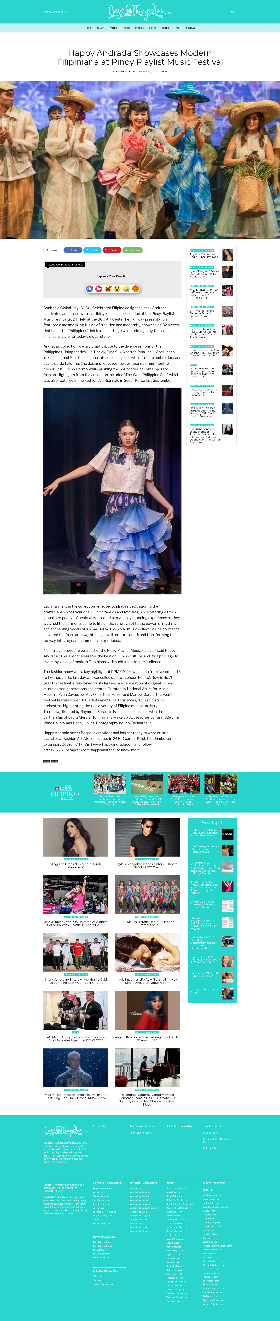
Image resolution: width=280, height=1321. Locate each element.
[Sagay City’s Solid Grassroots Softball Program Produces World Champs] (110, 784)
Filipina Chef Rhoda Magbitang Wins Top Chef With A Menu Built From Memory (221, 800)
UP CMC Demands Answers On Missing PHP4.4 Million (203, 904)
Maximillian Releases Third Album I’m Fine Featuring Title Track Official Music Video (202, 412)
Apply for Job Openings (142, 1126)
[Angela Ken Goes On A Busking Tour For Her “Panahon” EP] (227, 390)
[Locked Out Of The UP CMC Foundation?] (227, 977)
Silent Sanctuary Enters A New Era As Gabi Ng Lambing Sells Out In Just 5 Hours (204, 333)
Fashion (54, 761)
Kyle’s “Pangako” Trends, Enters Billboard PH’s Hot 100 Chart (205, 274)
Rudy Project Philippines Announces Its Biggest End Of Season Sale (206, 833)
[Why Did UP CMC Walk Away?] (227, 993)
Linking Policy (210, 1148)
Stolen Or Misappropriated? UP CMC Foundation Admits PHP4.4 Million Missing (204, 923)
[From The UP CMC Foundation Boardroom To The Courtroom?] (227, 961)
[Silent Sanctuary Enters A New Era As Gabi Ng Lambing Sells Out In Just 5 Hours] (227, 329)
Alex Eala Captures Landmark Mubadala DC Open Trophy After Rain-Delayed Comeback (147, 800)
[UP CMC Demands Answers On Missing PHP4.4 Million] (227, 906)
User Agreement (212, 1126)
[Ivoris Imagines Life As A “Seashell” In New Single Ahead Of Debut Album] (227, 350)
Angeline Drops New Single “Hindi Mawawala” (205, 256)
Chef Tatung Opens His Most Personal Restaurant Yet (205, 849)
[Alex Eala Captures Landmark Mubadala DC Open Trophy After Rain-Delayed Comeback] (147, 784)
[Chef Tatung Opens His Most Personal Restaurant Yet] (227, 850)
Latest (46, 761)
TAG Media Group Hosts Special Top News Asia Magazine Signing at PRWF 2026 (204, 372)
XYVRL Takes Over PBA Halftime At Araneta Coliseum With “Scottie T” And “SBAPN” (204, 293)
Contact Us (99, 1126)
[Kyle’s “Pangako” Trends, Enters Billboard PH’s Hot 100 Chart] (227, 272)
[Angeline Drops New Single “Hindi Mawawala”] (227, 255)
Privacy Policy (210, 1132)
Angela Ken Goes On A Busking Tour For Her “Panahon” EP (204, 392)
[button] (233, 12)
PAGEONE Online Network (201, 250)
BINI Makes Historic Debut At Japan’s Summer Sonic (202, 313)
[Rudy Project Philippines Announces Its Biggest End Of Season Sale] (227, 834)
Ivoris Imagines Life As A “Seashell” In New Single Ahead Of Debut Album (204, 353)
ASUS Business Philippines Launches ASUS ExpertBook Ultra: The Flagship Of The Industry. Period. (205, 868)
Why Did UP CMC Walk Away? (205, 991)
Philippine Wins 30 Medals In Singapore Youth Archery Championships (183, 800)
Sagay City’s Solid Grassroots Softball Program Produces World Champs (109, 800)
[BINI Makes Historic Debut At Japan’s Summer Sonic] (227, 311)
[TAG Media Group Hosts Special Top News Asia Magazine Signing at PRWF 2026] (227, 369)
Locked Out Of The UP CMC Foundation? (205, 974)
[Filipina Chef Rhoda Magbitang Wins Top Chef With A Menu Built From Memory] (220, 784)
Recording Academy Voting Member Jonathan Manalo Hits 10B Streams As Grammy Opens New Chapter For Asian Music (205, 435)
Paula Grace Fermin (125, 71)
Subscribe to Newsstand (179, 1126)
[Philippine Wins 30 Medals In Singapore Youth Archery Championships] (184, 784)
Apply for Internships (141, 1132)
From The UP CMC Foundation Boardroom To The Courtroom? (205, 959)
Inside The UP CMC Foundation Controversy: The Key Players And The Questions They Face (204, 943)
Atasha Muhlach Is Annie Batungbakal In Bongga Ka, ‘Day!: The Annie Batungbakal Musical (204, 887)
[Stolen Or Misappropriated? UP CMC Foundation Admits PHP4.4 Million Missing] (227, 922)
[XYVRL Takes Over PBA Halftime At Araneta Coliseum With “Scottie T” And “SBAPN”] (227, 290)
